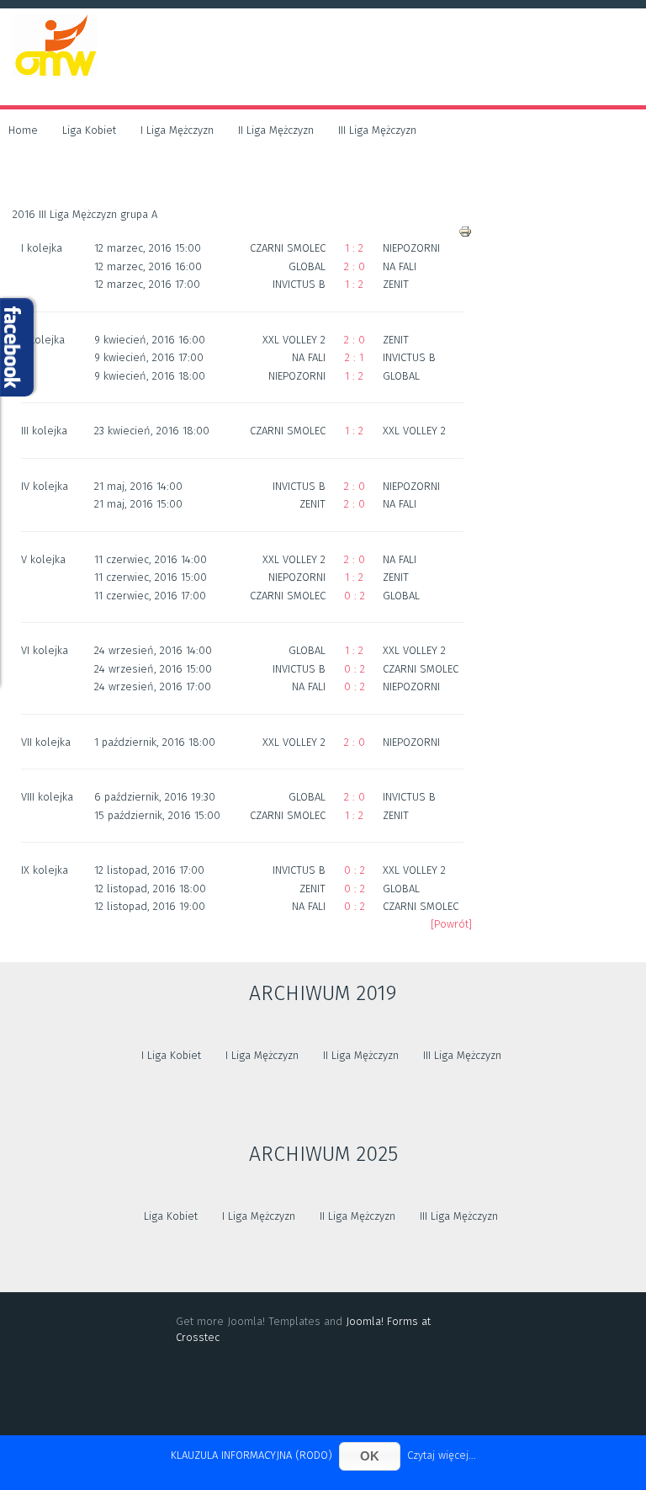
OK (369, 1456)
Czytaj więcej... (441, 1455)
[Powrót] (451, 924)
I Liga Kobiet (171, 1055)
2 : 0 (354, 266)
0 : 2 (354, 595)
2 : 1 (354, 357)
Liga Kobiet (89, 130)
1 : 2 (354, 248)
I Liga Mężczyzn (177, 130)
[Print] (465, 231)
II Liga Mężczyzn (276, 130)
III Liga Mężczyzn (377, 130)
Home (23, 130)
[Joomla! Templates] (323, 1393)
